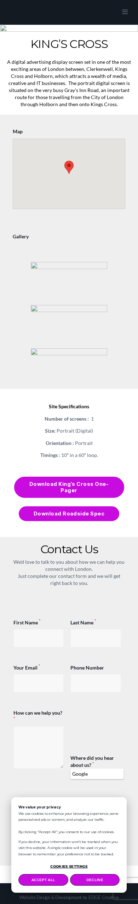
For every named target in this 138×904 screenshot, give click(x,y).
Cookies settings (68, 866)
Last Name (83, 622)
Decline (94, 880)
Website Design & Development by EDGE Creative (69, 897)
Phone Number (87, 668)
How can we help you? (37, 715)
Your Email (26, 667)
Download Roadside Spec (69, 514)
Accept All (43, 880)
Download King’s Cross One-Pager (69, 487)
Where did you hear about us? (92, 761)
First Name (26, 622)
